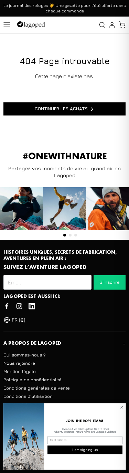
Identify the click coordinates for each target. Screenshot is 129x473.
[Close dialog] (122, 407)
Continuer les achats (61, 108)
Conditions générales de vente (36, 388)
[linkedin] (31, 306)
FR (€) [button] (18, 320)
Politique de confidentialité (32, 379)
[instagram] (19, 306)
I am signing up (85, 450)
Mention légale (19, 371)
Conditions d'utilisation (28, 396)
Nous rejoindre (19, 363)
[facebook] (6, 306)
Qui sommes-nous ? (24, 355)
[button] (122, 24)
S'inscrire (109, 282)
